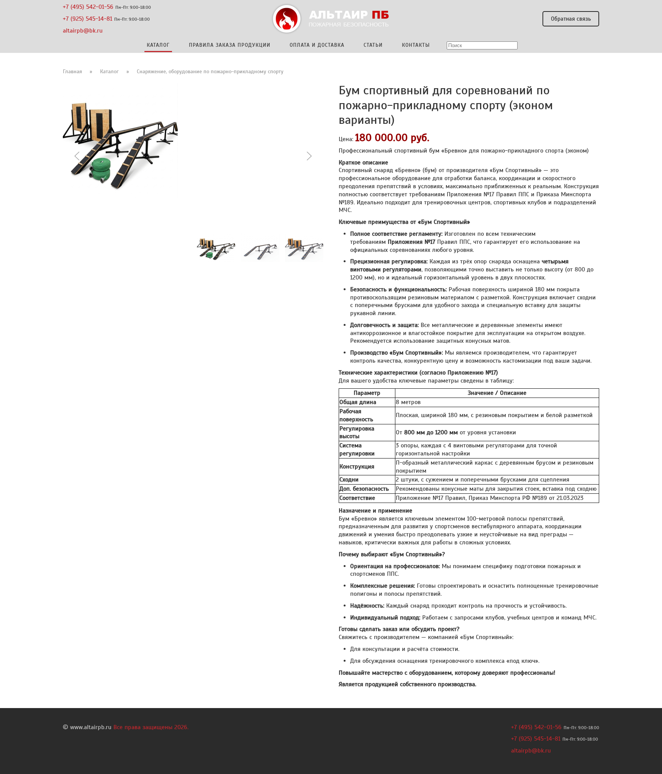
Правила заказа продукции (229, 45)
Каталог (109, 71)
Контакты (416, 45)
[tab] (216, 247)
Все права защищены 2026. (150, 727)
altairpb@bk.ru (83, 30)
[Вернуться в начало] (331, 19)
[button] (77, 156)
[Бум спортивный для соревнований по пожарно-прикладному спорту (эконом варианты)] (120, 140)
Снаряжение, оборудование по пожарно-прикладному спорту (210, 71)
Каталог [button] (158, 45)
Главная (72, 71)
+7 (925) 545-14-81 (87, 19)
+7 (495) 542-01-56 (88, 7)
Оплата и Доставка (317, 45)
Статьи (373, 45)
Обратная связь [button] (571, 18)
